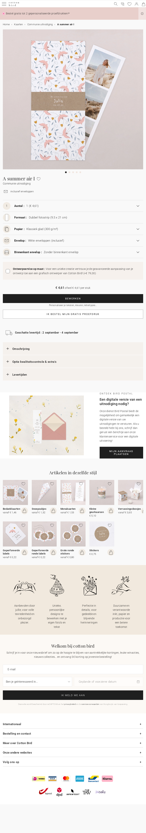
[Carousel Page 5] (80, 172)
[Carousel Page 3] (73, 172)
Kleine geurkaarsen (96, 510)
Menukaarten (67, 508)
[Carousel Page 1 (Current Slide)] (66, 172)
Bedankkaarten (11, 508)
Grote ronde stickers (67, 552)
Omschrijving (21, 349)
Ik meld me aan (73, 695)
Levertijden (19, 374)
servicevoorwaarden (90, 704)
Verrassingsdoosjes (129, 508)
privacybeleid (70, 704)
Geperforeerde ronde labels (40, 552)
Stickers (94, 550)
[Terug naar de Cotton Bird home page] (14, 6)
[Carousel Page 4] (77, 172)
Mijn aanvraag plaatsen (121, 452)
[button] (142, 14)
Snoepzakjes (39, 508)
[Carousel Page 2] (69, 172)
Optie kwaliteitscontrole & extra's (34, 362)
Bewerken (73, 298)
